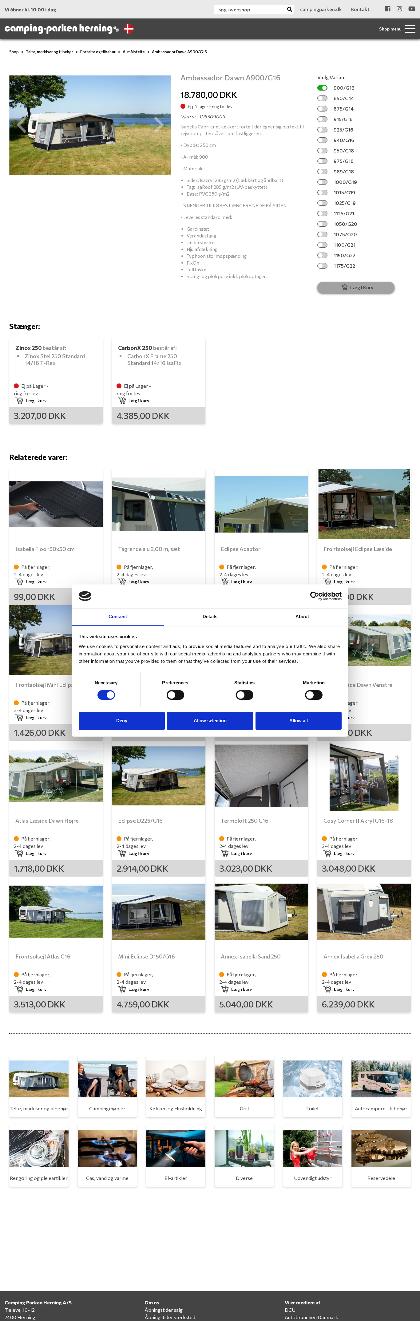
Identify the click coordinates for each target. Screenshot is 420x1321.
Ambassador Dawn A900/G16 (179, 51)
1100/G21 (344, 245)
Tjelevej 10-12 (20, 1310)
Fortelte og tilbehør (98, 51)
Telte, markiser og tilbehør (49, 51)
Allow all (298, 720)
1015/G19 (344, 192)
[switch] (175, 695)
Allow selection (210, 720)
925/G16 (343, 129)
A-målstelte (134, 51)
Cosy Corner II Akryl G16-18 (358, 820)
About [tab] (302, 616)
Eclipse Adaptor (240, 548)
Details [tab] (210, 616)
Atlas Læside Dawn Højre (47, 820)
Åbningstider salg (164, 1310)
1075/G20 (345, 234)
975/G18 (344, 161)
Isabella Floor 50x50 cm (45, 548)
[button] (21, 125)
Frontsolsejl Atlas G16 (42, 956)
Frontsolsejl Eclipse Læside (357, 548)
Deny (121, 720)
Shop (14, 51)
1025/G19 (345, 203)
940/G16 (344, 140)
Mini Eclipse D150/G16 (146, 956)
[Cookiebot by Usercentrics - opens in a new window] (315, 596)
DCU (290, 1310)
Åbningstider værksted (170, 1317)
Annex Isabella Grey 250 (353, 956)
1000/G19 (345, 182)
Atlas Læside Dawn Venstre (358, 684)
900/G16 (344, 88)
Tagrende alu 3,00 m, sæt (149, 548)
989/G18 (344, 171)
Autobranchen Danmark (311, 1317)
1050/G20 (345, 224)
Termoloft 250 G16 (244, 820)
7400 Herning (20, 1317)
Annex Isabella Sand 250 (251, 956)
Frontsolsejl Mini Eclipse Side (52, 684)
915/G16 (343, 119)
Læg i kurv (36, 400)
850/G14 (344, 98)
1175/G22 (344, 266)
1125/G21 (344, 213)
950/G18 (344, 150)
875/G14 (344, 108)
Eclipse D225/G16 (140, 820)
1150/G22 (344, 255)
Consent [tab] (118, 616)
